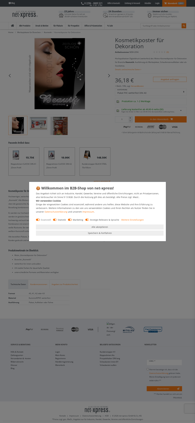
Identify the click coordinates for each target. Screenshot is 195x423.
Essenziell (46, 219)
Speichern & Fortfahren (100, 233)
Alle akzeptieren (100, 226)
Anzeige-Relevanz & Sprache (104, 219)
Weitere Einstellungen (132, 219)
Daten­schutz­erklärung (56, 211)
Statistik (62, 219)
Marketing (78, 219)
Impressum (88, 211)
